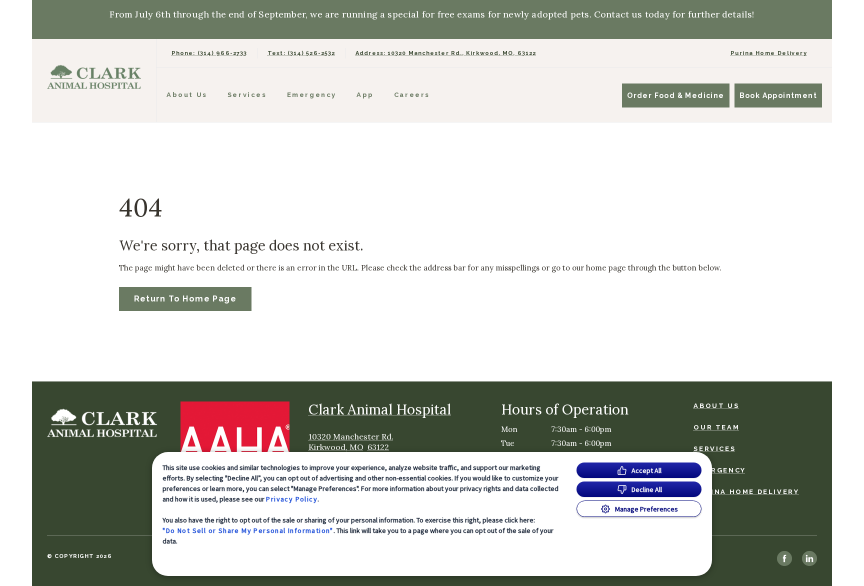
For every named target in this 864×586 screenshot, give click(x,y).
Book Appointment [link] (778, 96)
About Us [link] (716, 406)
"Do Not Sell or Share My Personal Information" (247, 530)
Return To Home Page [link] (185, 299)
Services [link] (247, 94)
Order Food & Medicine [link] (675, 96)
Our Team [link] (717, 427)
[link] (96, 78)
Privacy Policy (292, 499)
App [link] (365, 94)
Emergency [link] (311, 94)
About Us (187, 94)
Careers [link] (412, 94)
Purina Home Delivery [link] (768, 53)
